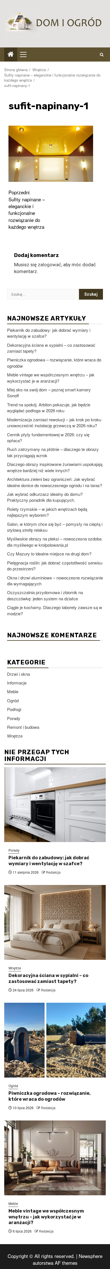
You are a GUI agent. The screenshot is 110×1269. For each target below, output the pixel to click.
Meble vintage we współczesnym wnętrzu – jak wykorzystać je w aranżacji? (50, 377)
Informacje (17, 683)
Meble (12, 691)
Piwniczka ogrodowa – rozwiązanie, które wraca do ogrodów (49, 1096)
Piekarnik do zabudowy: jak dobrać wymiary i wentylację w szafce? (48, 860)
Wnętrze (15, 736)
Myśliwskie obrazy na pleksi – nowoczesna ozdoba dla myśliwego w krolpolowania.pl (54, 542)
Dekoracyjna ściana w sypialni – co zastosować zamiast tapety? (48, 978)
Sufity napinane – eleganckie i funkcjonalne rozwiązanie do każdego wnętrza (26, 209)
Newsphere (90, 1255)
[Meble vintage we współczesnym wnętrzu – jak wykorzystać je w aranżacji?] (55, 1157)
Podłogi (14, 709)
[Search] (101, 54)
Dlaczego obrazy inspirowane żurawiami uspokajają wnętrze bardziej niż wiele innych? (54, 467)
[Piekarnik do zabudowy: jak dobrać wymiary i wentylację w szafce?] (55, 804)
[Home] (11, 54)
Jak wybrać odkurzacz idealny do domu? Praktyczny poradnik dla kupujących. (45, 497)
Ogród (13, 700)
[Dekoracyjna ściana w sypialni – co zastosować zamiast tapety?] (55, 922)
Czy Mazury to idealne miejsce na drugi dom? (49, 554)
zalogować (49, 264)
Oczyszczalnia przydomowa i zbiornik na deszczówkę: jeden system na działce (45, 595)
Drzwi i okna (18, 674)
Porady (13, 718)
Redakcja (53, 872)
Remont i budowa (23, 727)
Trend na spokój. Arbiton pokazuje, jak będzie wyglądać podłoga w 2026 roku (48, 407)
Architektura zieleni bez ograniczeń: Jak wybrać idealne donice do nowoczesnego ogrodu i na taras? (54, 482)
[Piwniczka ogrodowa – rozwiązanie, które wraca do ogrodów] (55, 1040)
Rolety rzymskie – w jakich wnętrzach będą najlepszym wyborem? (47, 512)
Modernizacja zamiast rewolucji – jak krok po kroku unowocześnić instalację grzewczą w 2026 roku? (54, 422)
